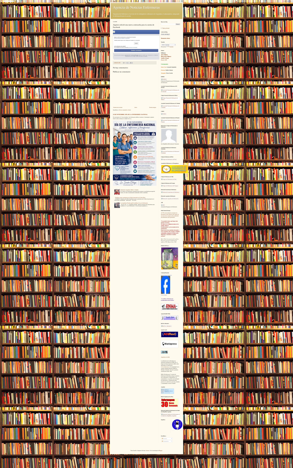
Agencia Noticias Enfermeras (166, 275)
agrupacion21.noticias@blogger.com (133, 55)
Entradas (165, 438)
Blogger (160, 450)
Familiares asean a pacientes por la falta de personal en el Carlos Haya (130, 197)
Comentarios (166, 441)
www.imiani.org (164, 367)
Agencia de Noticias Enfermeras (136, 7)
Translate (171, 46)
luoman (147, 450)
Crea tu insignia (164, 295)
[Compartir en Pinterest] (132, 63)
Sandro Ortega (165, 58)
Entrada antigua (152, 107)
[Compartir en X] (129, 63)
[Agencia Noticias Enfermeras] (165, 293)
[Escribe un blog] (127, 63)
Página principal (165, 28)
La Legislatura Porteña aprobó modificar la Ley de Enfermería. (134, 203)
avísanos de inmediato (133, 47)
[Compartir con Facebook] (130, 63)
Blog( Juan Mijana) (166, 56)
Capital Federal (167, 392)
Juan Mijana (164, 55)
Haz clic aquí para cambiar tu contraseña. (122, 38)
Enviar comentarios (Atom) (125, 110)
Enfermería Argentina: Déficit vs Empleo (129, 189)
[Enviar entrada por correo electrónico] (124, 62)
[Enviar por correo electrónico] (126, 63)
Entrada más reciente (117, 107)
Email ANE (164, 60)
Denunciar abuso (165, 38)
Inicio (136, 107)
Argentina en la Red (165, 357)
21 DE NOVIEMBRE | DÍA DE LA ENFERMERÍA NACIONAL (130, 114)
